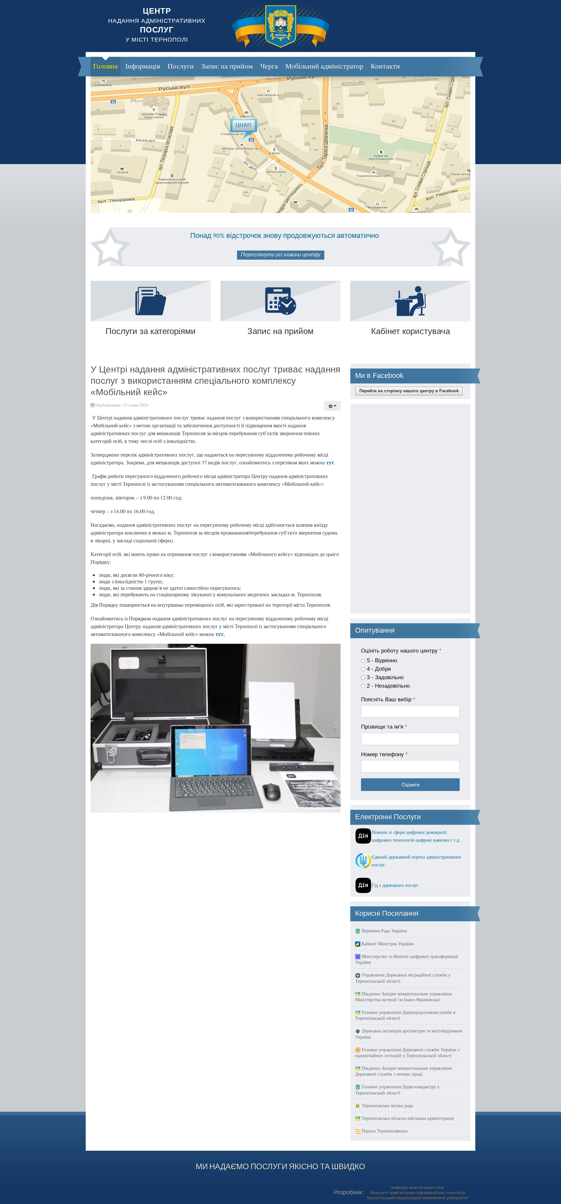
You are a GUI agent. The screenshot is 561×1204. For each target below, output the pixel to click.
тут (330, 462)
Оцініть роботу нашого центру (401, 651)
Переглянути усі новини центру (280, 255)
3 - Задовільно (385, 677)
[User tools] (332, 406)
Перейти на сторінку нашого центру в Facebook (409, 390)
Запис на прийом (280, 331)
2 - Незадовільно (388, 686)
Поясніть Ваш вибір (388, 699)
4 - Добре (379, 669)
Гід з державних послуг (395, 885)
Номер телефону (384, 754)
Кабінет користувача (410, 331)
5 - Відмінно (382, 660)
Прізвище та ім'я (384, 727)
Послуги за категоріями (151, 331)
